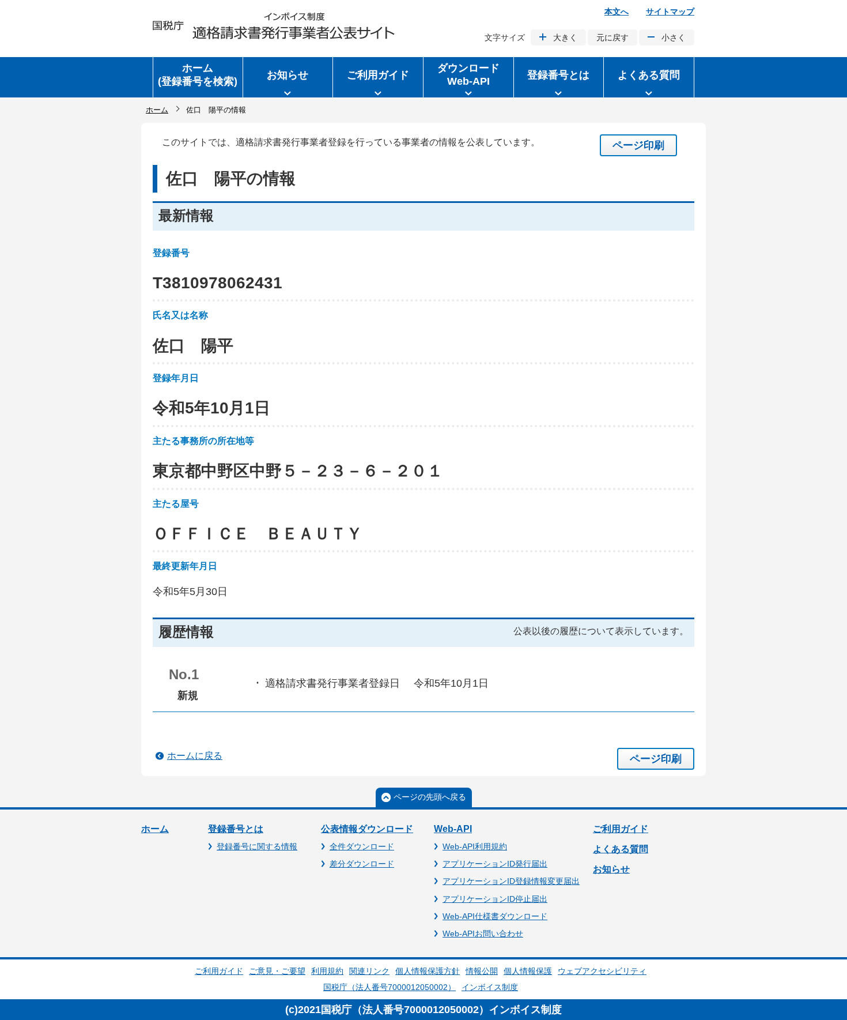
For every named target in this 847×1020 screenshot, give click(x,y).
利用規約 (327, 971)
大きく (565, 37)
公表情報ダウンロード (367, 829)
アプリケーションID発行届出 (495, 863)
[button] (288, 77)
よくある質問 (620, 849)
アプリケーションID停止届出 (495, 899)
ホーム (157, 110)
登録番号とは (235, 829)
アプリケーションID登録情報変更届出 (511, 881)
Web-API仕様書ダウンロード (495, 916)
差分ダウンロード (362, 863)
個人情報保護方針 (427, 971)
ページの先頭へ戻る (430, 796)
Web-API (453, 829)
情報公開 (482, 971)
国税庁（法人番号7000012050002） (389, 987)
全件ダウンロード (362, 846)
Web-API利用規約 (475, 846)
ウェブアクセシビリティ (602, 971)
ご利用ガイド (620, 829)
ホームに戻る (194, 756)
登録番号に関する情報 (257, 846)
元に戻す (612, 37)
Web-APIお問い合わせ (483, 933)
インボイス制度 (490, 987)
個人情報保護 (528, 971)
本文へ (616, 11)
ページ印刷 (638, 145)
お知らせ (611, 869)
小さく (673, 37)
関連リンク (369, 971)
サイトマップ (670, 11)
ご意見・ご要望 (277, 971)
